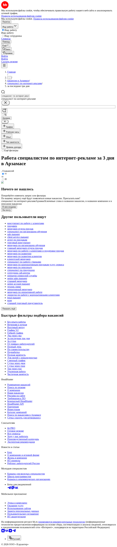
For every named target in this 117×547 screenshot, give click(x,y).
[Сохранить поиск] (4, 110)
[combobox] (15, 96)
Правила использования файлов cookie (53, 18)
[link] (6, 49)
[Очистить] (5, 102)
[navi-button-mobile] (4, 65)
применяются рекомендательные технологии (61, 522)
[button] (4, 56)
